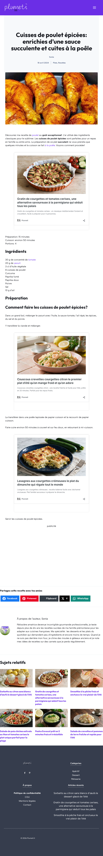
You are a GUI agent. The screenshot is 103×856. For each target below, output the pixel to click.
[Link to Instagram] (30, 773)
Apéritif (75, 771)
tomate (32, 259)
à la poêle (50, 145)
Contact (27, 805)
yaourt (17, 263)
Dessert (76, 775)
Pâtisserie (76, 779)
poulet (35, 135)
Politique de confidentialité (27, 793)
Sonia (51, 57)
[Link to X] (25, 773)
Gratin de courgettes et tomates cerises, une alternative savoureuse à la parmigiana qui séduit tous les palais (75, 806)
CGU (27, 797)
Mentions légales (27, 801)
